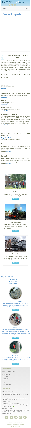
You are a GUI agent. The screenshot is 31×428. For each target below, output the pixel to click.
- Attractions (5, 376)
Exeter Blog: (16, 403)
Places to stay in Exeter (8, 371)
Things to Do (13, 279)
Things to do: (6, 374)
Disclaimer (15, 422)
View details (15, 198)
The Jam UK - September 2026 (10, 399)
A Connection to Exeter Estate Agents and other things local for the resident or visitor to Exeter (15, 65)
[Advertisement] (15, 34)
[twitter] (12, 4)
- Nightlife (4, 379)
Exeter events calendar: (12, 393)
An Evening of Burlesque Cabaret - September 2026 (15, 398)
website (3, 88)
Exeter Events (13, 283)
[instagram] (15, 4)
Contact (10, 422)
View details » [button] (15, 309)
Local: (3, 382)
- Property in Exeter (6, 384)
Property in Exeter (6, 138)
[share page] (20, 417)
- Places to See (5, 378)
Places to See (13, 281)
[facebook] (9, 4)
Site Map (20, 422)
